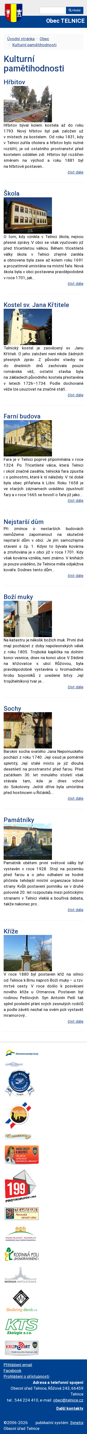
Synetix (76, 1422)
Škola (12, 193)
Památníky (19, 820)
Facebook (12, 1370)
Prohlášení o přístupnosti (26, 1376)
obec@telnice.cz (68, 1400)
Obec (44, 38)
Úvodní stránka (21, 38)
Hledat (76, 10)
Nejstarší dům (24, 521)
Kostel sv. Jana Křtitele (36, 304)
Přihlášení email (18, 1364)
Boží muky (18, 597)
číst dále (75, 172)
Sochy (12, 708)
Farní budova (22, 416)
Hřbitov (14, 82)
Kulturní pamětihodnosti (34, 44)
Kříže (11, 931)
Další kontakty (69, 1408)
